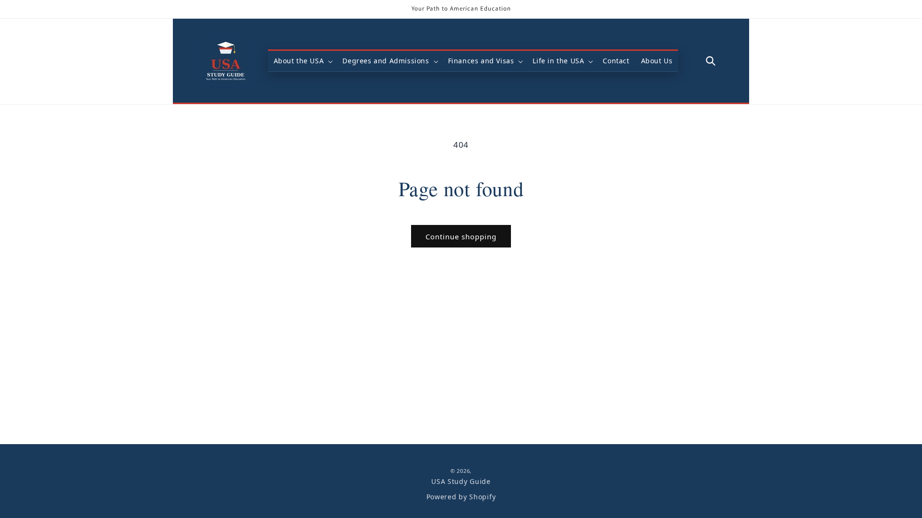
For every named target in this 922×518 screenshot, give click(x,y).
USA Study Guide (461, 481)
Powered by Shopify (461, 496)
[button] (302, 61)
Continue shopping (461, 236)
